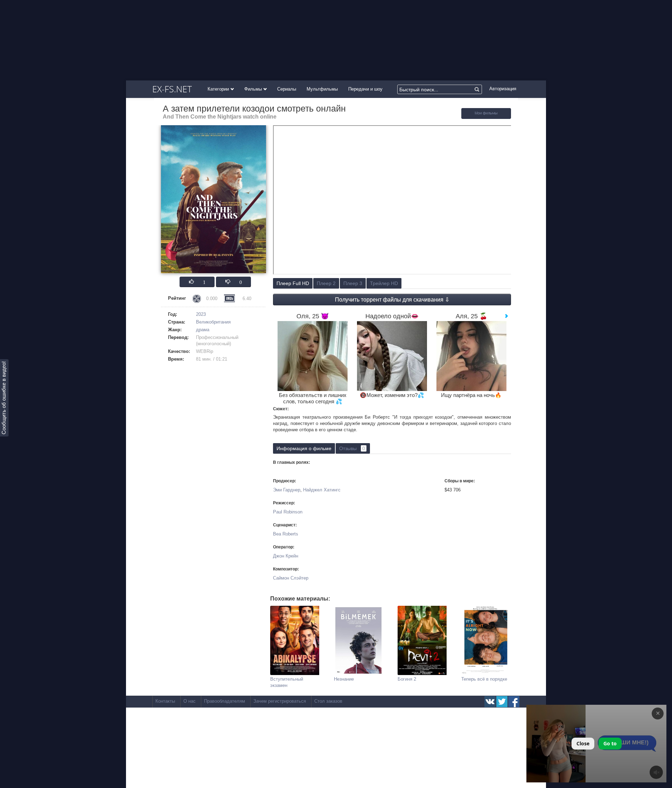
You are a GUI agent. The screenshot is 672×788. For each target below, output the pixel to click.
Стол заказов (328, 701)
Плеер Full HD (292, 283)
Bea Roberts (285, 534)
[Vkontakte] (490, 702)
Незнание (344, 679)
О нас (189, 701)
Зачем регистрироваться (279, 701)
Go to (610, 743)
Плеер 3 (352, 283)
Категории (219, 89)
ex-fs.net (172, 89)
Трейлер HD (384, 283)
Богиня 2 (407, 679)
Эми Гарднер (286, 489)
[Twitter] (502, 702)
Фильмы (253, 89)
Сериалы (286, 89)
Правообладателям (224, 701)
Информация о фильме (303, 448)
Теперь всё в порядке (484, 679)
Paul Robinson (287, 511)
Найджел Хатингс (322, 489)
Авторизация (502, 88)
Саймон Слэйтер (290, 578)
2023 (201, 314)
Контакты (165, 701)
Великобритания (213, 322)
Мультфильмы (322, 89)
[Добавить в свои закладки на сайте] (486, 117)
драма (202, 329)
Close (582, 743)
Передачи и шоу (365, 89)
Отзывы (352, 448)
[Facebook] (514, 702)
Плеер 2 (326, 283)
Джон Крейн (285, 556)
